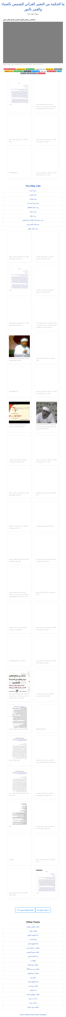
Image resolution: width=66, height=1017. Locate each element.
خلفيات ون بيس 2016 (33, 969)
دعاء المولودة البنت (33, 982)
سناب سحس (43, 71)
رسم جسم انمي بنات (33, 203)
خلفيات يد (33, 960)
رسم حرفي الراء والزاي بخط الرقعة (33, 220)
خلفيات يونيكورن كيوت (33, 994)
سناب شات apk (35, 71)
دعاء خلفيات (33, 990)
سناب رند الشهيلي (9, 71)
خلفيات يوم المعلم (33, 965)
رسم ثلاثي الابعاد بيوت (33, 224)
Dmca (22, 1014)
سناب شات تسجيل (51, 71)
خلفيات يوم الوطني (33, 973)
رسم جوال (33, 216)
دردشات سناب (33, 1003)
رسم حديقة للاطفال (33, 207)
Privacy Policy (34, 1014)
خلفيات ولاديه (33, 931)
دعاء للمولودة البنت (33, 943)
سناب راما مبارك (49, 69)
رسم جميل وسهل (33, 228)
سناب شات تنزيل (41, 73)
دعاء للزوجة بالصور (33, 935)
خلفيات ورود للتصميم (33, 952)
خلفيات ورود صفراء (33, 1007)
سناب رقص (23, 73)
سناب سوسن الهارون (32, 73)
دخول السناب (33, 939)
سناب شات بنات (27, 71)
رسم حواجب (33, 199)
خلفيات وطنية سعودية (33, 927)
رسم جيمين (33, 190)
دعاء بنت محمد (33, 998)
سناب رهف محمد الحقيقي (9, 69)
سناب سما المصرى (21, 69)
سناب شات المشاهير (40, 69)
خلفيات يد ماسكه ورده (33, 948)
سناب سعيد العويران (18, 71)
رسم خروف (33, 212)
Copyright (43, 1014)
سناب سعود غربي (58, 69)
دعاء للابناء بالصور (33, 956)
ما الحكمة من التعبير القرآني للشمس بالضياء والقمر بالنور (33, 6)
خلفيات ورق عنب (33, 986)
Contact (26, 1014)
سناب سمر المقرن (30, 69)
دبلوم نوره (33, 977)
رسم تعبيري (33, 195)
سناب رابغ (59, 71)
